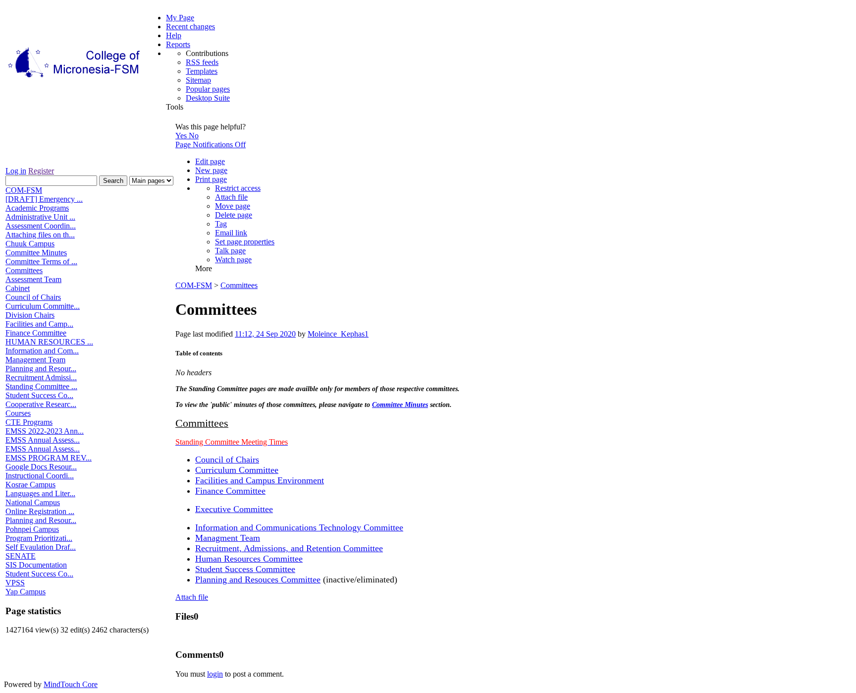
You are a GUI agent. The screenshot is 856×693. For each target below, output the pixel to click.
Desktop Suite (208, 98)
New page (211, 170)
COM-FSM (193, 285)
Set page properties (244, 241)
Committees (239, 285)
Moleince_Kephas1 (338, 334)
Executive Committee (234, 509)
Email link (231, 233)
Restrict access (238, 188)
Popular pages (208, 89)
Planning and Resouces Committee (258, 579)
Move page (232, 206)
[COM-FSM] (74, 77)
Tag (221, 224)
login (215, 674)
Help (173, 35)
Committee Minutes (400, 404)
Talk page (230, 250)
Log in (15, 171)
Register (41, 171)
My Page (180, 17)
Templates (201, 71)
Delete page (233, 215)
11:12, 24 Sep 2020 (265, 334)
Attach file (231, 197)
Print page (211, 179)
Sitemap (198, 80)
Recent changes (190, 26)
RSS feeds (202, 62)
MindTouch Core (71, 684)
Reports (178, 44)
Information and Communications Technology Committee (299, 527)
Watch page (233, 259)
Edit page (210, 161)
